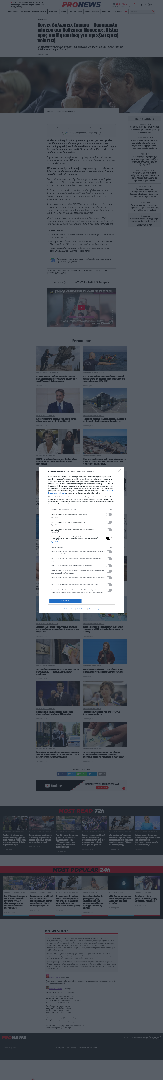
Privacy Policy (94, 609)
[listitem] (81, 509)
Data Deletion (69, 609)
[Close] (120, 471)
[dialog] (81, 540)
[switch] (109, 514)
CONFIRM (65, 601)
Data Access (81, 609)
